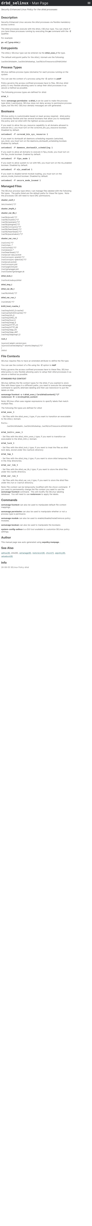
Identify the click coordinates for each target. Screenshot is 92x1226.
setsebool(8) (7, 556)
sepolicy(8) (60, 553)
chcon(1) (50, 553)
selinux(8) (5, 553)
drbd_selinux (24, 3)
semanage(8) (25, 553)
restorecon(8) (38, 553)
